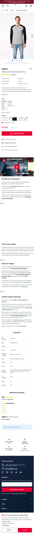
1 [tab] (12, 60)
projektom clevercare (18, 320)
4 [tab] (19, 60)
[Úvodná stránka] (2, 10)
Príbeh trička (23, 326)
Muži (7, 10)
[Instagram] (7, 472)
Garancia (6, 142)
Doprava (4, 508)
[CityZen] (16, 6)
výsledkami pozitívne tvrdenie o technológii (21, 272)
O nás (3, 504)
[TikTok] (16, 472)
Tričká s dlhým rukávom (21, 10)
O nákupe (4, 499)
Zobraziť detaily (5, 525)
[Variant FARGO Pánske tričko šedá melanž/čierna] (4, 105)
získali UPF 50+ (27, 282)
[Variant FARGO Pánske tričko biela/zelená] (11, 103)
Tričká (12, 10)
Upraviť (9, 530)
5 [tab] (21, 60)
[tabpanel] (17, 35)
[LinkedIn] (21, 472)
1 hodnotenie (13, 74)
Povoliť (25, 530)
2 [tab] (14, 60)
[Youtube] (12, 472)
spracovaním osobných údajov (19, 493)
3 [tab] (16, 60)
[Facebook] (3, 472)
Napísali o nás (25, 286)
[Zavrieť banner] (32, 2)
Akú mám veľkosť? (6, 112)
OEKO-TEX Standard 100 (21, 315)
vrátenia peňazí (12, 142)
